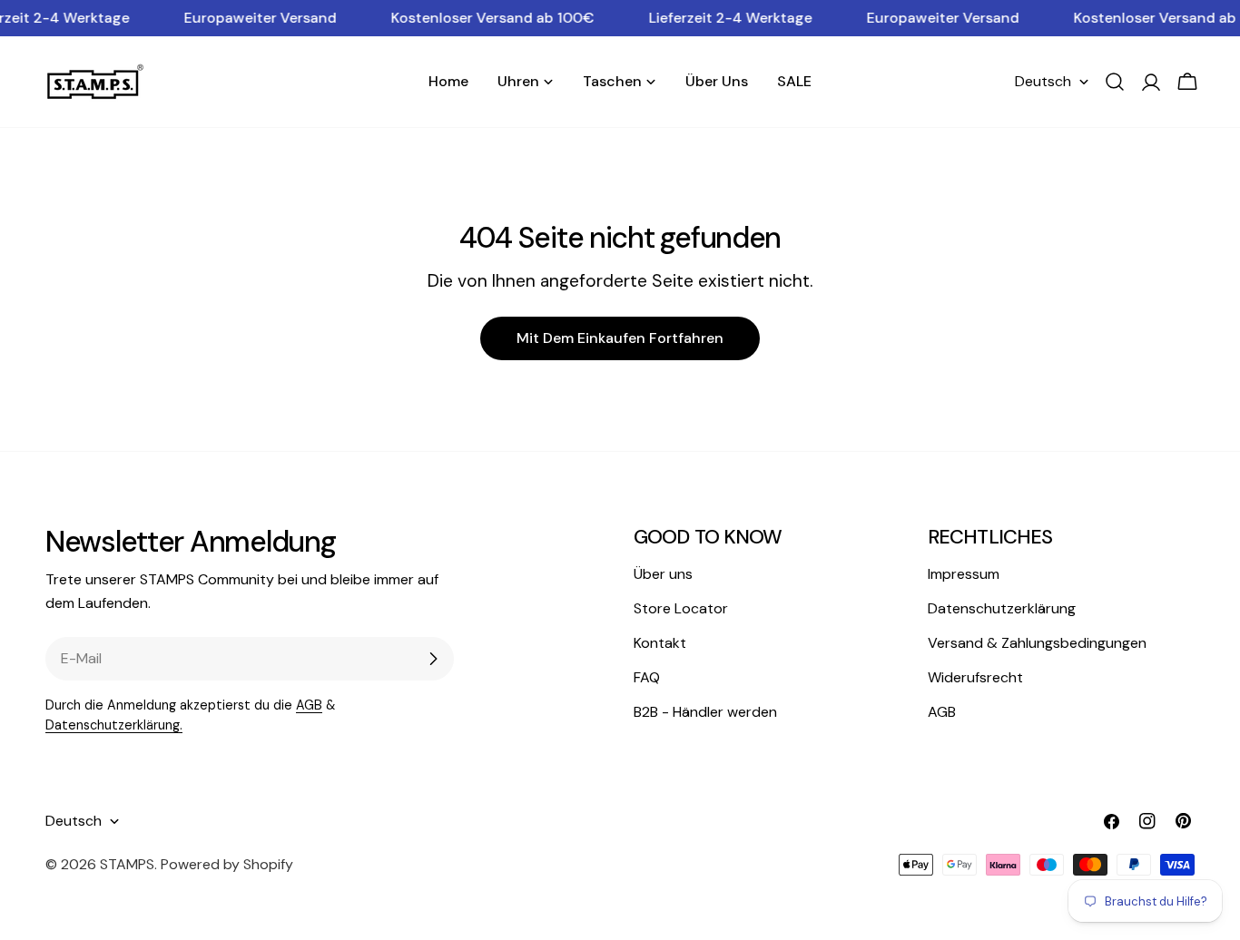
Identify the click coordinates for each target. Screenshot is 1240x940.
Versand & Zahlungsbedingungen (1037, 642)
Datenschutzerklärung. (113, 725)
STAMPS (127, 864)
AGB (309, 705)
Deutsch (1043, 81)
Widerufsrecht (975, 677)
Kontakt (660, 642)
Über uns (663, 573)
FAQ (647, 677)
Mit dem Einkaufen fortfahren (620, 338)
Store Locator (681, 608)
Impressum (963, 573)
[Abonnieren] (433, 659)
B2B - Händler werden (705, 711)
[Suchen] (1115, 82)
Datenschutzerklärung (1002, 608)
